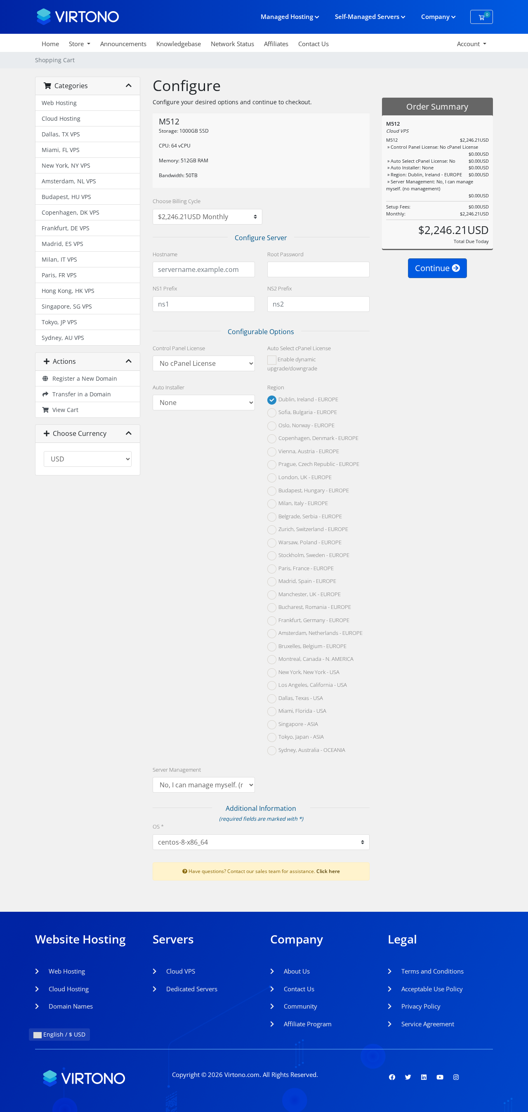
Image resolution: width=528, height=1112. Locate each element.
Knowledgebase (178, 44)
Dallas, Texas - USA (300, 698)
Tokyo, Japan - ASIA (300, 737)
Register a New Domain (83, 378)
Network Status (232, 44)
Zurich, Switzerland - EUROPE (312, 529)
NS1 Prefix (165, 288)
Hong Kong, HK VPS (68, 291)
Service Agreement (427, 1024)
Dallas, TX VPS (61, 134)
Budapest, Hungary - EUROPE (313, 490)
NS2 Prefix (279, 288)
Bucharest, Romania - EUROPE (314, 607)
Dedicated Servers (191, 989)
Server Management (177, 769)
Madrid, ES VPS (62, 244)
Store (77, 44)
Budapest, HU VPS (66, 197)
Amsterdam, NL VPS (69, 181)
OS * (158, 826)
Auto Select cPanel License (299, 348)
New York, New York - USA (308, 672)
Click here (328, 871)
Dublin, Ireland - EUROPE (307, 399)
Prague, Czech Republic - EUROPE (318, 464)
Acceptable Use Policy (431, 989)
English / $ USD (63, 1034)
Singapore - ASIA (297, 724)
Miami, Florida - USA (301, 711)
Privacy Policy (420, 1006)
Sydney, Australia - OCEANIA (311, 750)
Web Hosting (59, 103)
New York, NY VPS (66, 165)
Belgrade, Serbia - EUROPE (309, 516)
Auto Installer (168, 387)
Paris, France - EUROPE (305, 568)
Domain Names (70, 1006)
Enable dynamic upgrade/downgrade (292, 364)
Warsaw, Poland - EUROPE (309, 542)
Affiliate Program (307, 1024)
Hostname (165, 254)
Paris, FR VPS (59, 275)
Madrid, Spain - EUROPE (306, 581)
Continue (433, 268)
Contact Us (313, 44)
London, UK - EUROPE (304, 477)
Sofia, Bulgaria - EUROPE (307, 412)
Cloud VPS (180, 971)
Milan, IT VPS (59, 259)
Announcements (123, 44)
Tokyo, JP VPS (59, 322)
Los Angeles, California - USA (312, 685)
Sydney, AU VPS (63, 338)
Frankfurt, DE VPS (66, 228)
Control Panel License (179, 348)
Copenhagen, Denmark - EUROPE (317, 438)
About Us (296, 971)
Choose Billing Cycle (176, 201)
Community (299, 1006)
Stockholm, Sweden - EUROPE (313, 555)
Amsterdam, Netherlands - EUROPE (320, 633)
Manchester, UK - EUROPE (309, 594)
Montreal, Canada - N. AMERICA (315, 659)
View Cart (63, 410)
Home (50, 44)
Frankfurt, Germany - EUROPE (313, 620)
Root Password (285, 254)
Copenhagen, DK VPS (70, 212)
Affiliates (276, 44)
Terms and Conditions (432, 971)
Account (469, 44)
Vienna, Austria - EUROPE (308, 451)
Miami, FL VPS (61, 150)
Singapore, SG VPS (67, 306)
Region (275, 387)
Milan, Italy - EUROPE (302, 503)
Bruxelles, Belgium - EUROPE (311, 646)
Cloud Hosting (61, 118)
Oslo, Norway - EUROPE (306, 425)
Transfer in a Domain (80, 394)
